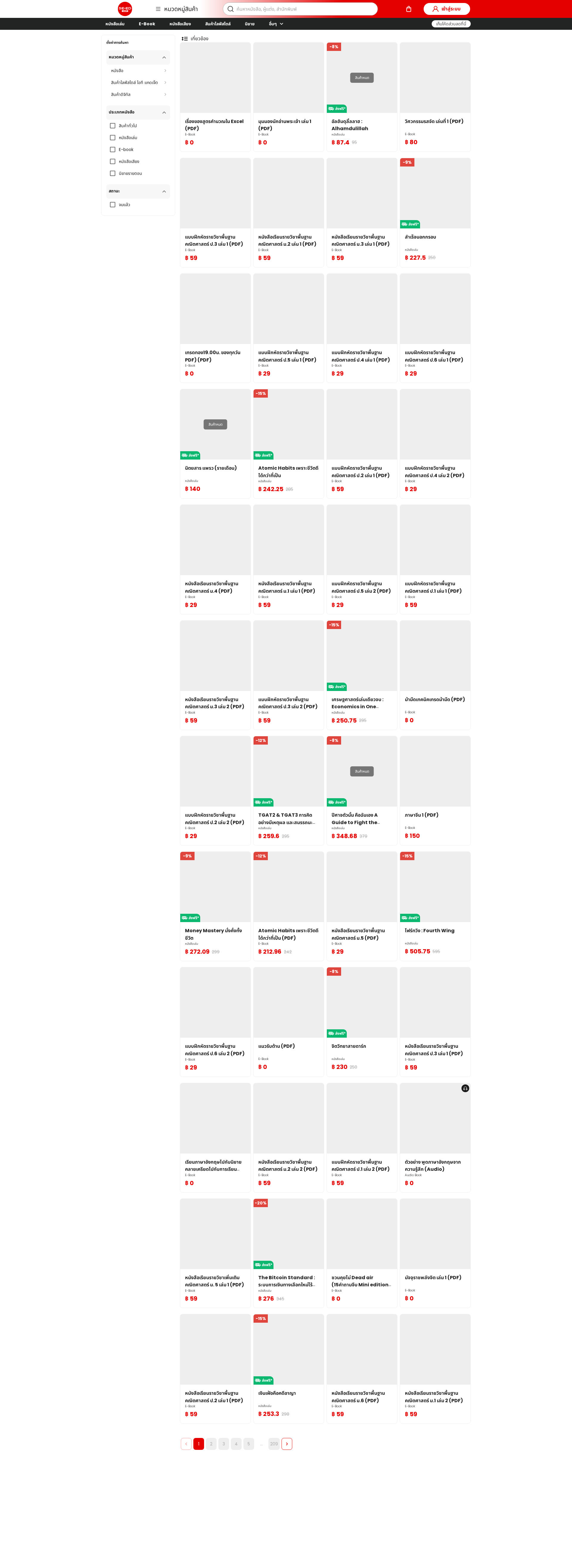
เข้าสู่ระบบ (451, 8)
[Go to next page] (287, 1444)
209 (274, 1444)
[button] (451, 23)
